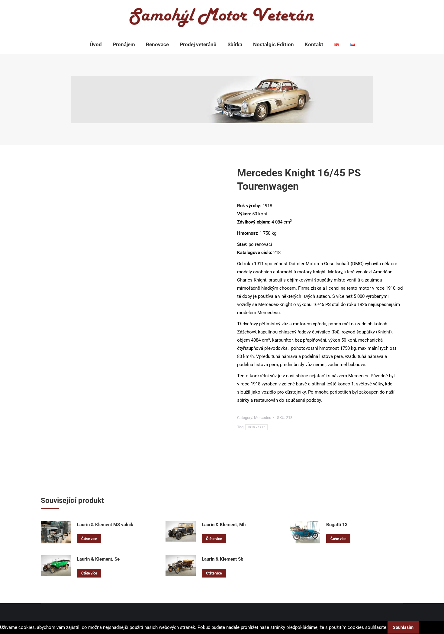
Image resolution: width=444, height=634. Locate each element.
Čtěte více (89, 539)
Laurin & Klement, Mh (224, 524)
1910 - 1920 (256, 427)
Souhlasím (403, 627)
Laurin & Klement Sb (222, 559)
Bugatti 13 (337, 524)
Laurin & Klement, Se (98, 559)
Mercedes (262, 417)
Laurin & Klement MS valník (105, 524)
